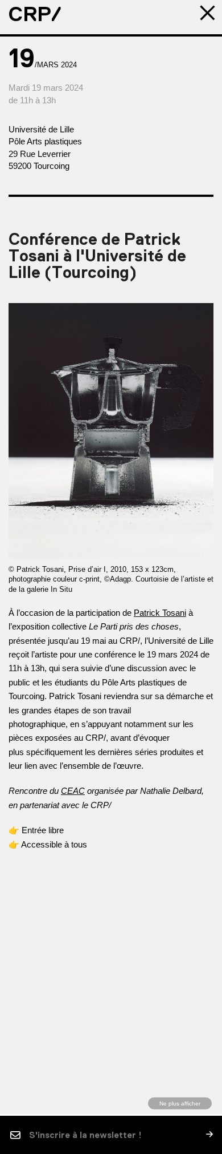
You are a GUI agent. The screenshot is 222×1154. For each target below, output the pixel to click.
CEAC (73, 791)
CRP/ (35, 14)
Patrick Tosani (160, 613)
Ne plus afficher (179, 1103)
